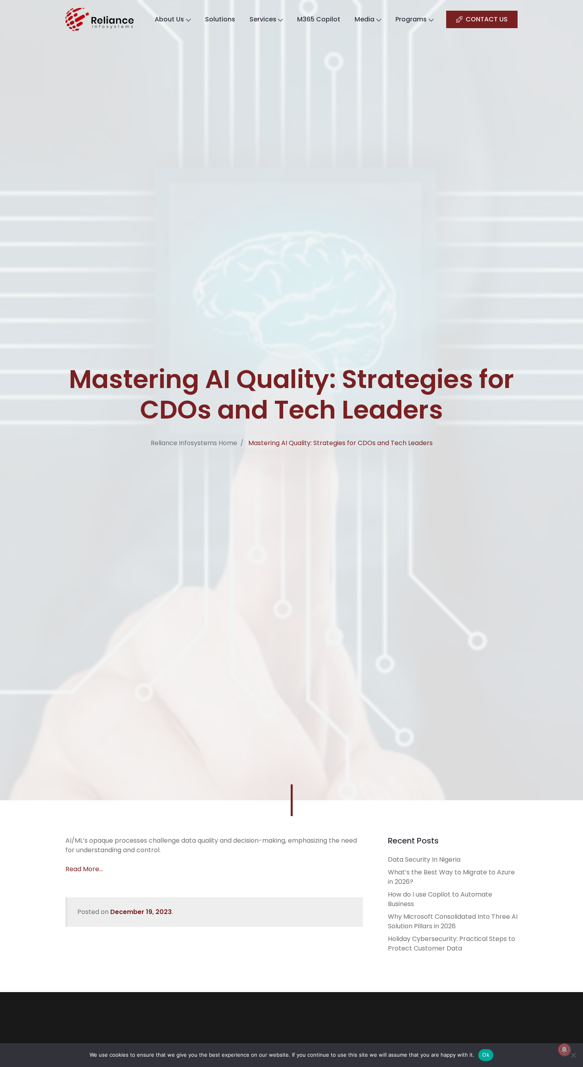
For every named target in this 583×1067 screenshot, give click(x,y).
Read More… (84, 869)
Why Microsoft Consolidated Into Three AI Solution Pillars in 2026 (453, 921)
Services (262, 19)
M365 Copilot (318, 19)
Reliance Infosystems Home (194, 442)
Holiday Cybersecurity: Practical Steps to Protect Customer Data (451, 943)
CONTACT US (487, 19)
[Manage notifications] (564, 1049)
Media (364, 19)
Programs (411, 19)
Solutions (220, 19)
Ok (485, 1055)
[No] (573, 1055)
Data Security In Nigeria (424, 859)
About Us (169, 19)
